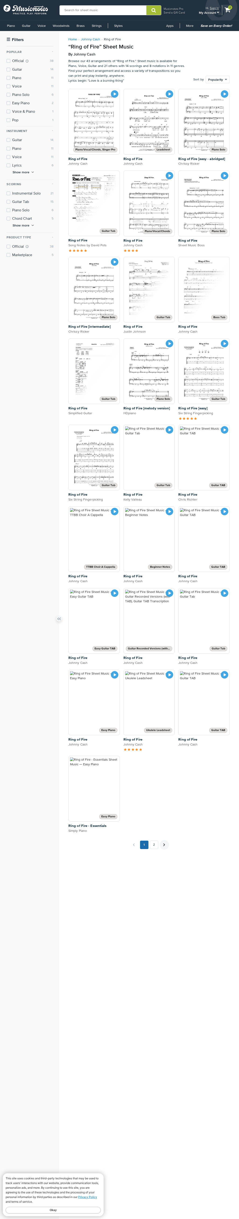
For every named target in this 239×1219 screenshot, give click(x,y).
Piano (11, 26)
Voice (42, 26)
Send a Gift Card (174, 12)
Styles (118, 26)
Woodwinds (61, 26)
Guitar (26, 26)
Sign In (214, 8)
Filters (15, 40)
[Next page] (164, 845)
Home (72, 39)
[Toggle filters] (59, 619)
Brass (81, 26)
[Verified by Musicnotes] (27, 61)
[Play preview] (114, 94)
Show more (21, 172)
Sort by (198, 79)
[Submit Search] (153, 10)
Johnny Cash (90, 39)
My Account (208, 12)
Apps (170, 26)
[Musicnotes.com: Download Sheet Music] (26, 9)
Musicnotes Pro (173, 8)
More (191, 27)
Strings (97, 26)
